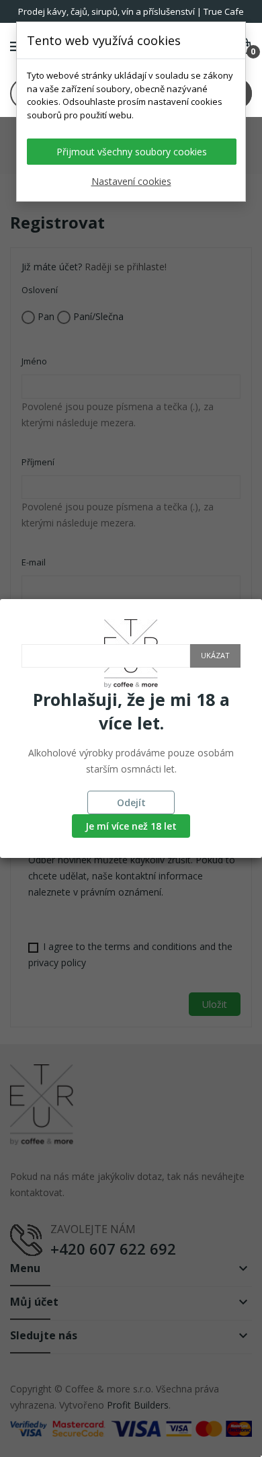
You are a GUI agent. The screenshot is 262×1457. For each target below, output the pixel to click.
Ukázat (215, 655)
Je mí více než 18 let (131, 826)
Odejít (131, 802)
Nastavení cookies (131, 181)
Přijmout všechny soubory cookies (131, 151)
